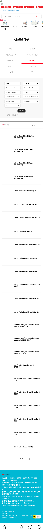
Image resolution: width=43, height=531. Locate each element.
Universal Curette (11, 88)
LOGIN (7, 7)
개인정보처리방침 (8, 511)
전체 (10, 49)
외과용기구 (10, 61)
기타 (32, 72)
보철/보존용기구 (11, 55)
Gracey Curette (29, 88)
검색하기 (21, 111)
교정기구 (10, 66)
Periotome (27, 101)
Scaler (7, 83)
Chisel (26, 92)
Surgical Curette (11, 92)
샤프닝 (11, 72)
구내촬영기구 (32, 66)
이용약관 (5, 513)
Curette (26, 83)
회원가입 (19, 7)
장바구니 (30, 7)
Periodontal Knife (11, 97)
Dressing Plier (10, 101)
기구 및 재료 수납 (32, 55)
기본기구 (32, 49)
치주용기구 (32, 61)
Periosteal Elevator (30, 97)
